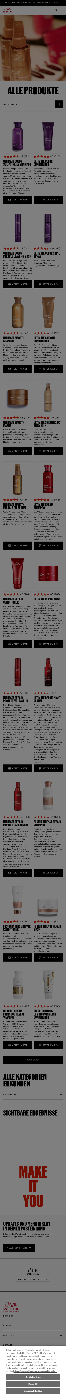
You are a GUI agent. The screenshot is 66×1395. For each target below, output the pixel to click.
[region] (33, 1370)
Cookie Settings (33, 1377)
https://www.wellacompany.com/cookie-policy (35, 1371)
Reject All (33, 1384)
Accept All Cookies (33, 1391)
